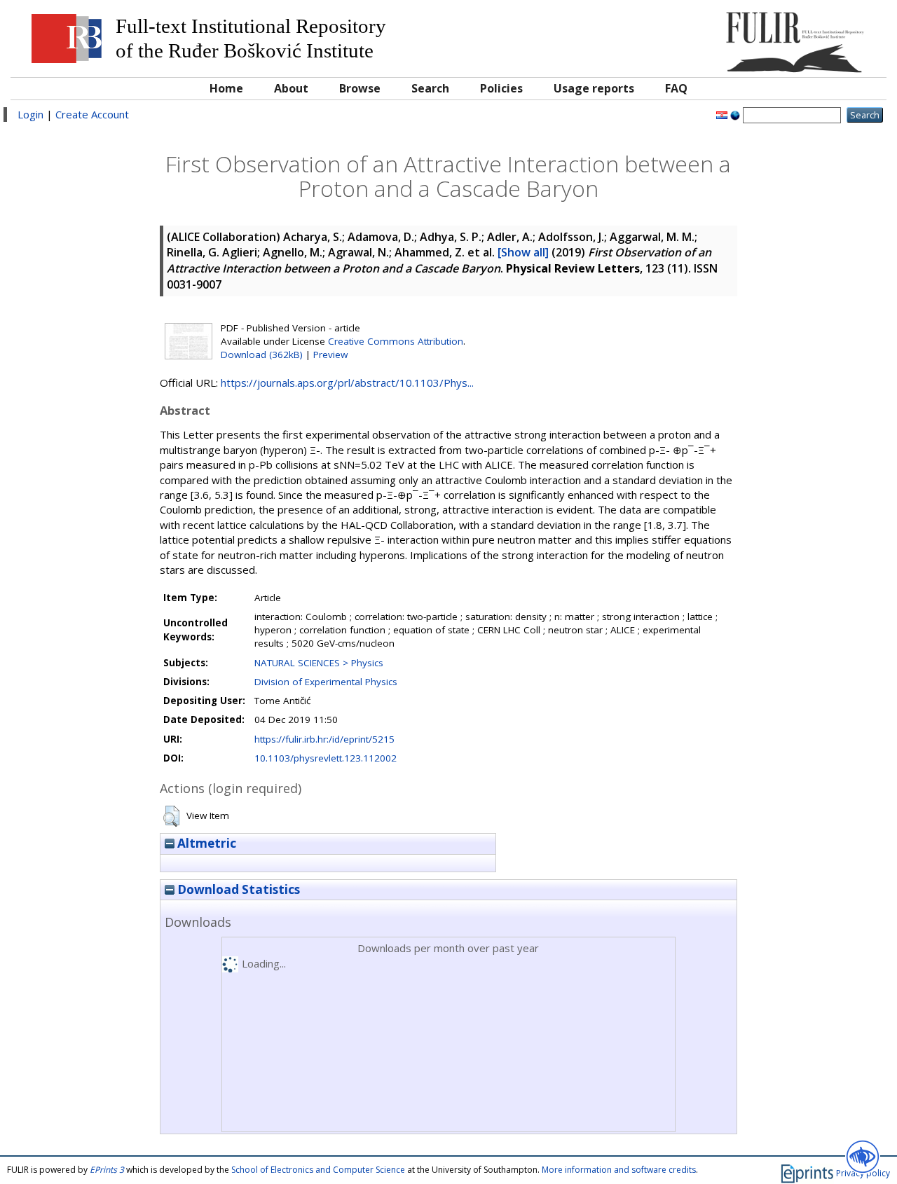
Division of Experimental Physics (325, 681)
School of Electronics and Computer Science (318, 1170)
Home (226, 88)
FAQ (676, 88)
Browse (360, 88)
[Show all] (523, 252)
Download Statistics (237, 889)
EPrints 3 (107, 1170)
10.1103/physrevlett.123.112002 (325, 758)
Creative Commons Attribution (395, 341)
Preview (330, 354)
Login (30, 114)
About (291, 88)
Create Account (92, 114)
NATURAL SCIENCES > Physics (318, 662)
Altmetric (205, 843)
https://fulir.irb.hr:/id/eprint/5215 (324, 739)
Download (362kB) (262, 354)
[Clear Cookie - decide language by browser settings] (735, 114)
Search (430, 88)
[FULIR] (769, 37)
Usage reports (594, 88)
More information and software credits (619, 1170)
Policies (501, 88)
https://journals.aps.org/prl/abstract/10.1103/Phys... (347, 383)
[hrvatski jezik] (721, 114)
